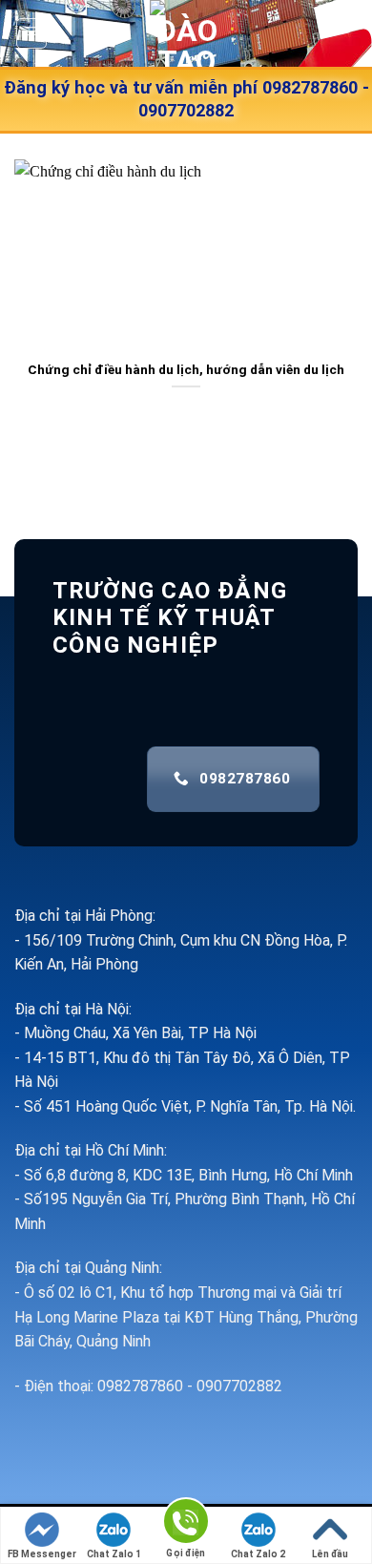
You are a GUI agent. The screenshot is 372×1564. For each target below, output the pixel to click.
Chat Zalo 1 (114, 1554)
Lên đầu (330, 1554)
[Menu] (32, 33)
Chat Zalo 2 (258, 1554)
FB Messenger (42, 1554)
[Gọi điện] (186, 1524)
